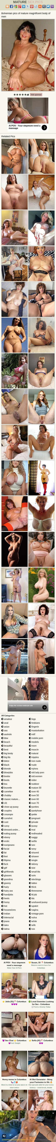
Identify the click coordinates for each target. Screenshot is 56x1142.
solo (33, 875)
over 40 (35, 791)
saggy (34, 837)
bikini (6, 761)
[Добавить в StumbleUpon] (40, 6)
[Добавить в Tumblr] (44, 6)
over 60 (35, 799)
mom (33, 746)
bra (5, 784)
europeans (9, 845)
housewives (10, 910)
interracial (9, 917)
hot (5, 906)
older (34, 780)
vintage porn (37, 914)
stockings (36, 879)
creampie (8, 814)
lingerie (35, 727)
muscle (35, 749)
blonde (7, 769)
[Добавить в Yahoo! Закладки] (52, 6)
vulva (34, 917)
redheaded (36, 833)
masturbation (37, 730)
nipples (35, 757)
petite (34, 814)
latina (6, 929)
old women (36, 776)
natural (34, 753)
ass (5, 730)
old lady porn (37, 772)
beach (7, 742)
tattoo (34, 883)
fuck (6, 864)
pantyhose (36, 810)
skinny (34, 864)
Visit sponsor (36, 94)
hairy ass (8, 891)
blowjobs (8, 772)
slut (33, 868)
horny (7, 902)
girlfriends (9, 872)
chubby (7, 795)
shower (35, 856)
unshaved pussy (39, 902)
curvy (6, 826)
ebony (7, 837)
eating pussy (10, 833)
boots (6, 780)
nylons (34, 769)
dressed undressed (13, 830)
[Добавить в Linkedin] (23, 6)
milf (33, 734)
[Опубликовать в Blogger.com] (7, 6)
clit (5, 803)
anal (6, 723)
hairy (6, 887)
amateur (8, 719)
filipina (7, 860)
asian (6, 727)
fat (5, 852)
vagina (34, 910)
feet (6, 856)
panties (35, 807)
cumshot (8, 818)
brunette (8, 788)
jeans (6, 921)
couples (8, 810)
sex (33, 845)
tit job (34, 894)
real (33, 830)
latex (6, 925)
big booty (8, 753)
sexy (33, 849)
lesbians (35, 723)
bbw (6, 738)
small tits (35, 872)
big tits (7, 757)
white (34, 921)
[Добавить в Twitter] (48, 6)
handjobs (8, 894)
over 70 (35, 803)
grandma (8, 879)
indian (7, 914)
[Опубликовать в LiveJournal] (27, 6)
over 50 (35, 795)
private (34, 822)
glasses (8, 875)
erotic (6, 841)
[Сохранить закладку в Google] (15, 6)
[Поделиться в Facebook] (11, 6)
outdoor (35, 784)
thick (33, 887)
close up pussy (11, 807)
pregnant (35, 818)
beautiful (8, 746)
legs (33, 719)
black (6, 765)
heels (6, 898)
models (35, 742)
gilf (5, 868)
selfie (34, 841)
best (6, 749)
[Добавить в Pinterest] (31, 6)
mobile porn (37, 738)
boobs (7, 776)
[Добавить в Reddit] (36, 6)
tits (32, 898)
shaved (35, 852)
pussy (34, 826)
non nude (36, 761)
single (34, 860)
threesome (36, 891)
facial (6, 849)
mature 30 (36, 788)
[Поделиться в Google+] (19, 6)
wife (33, 925)
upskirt (34, 906)
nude (34, 765)
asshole (8, 734)
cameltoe (8, 791)
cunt (6, 822)
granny (7, 883)
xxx (33, 929)
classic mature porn (13, 799)
